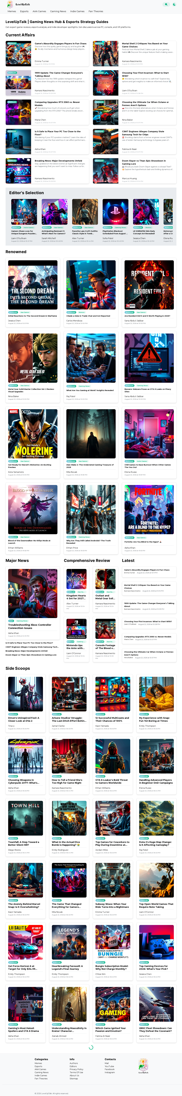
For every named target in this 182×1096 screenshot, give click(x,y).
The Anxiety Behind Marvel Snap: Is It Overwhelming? (24, 905)
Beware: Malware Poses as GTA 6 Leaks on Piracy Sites (148, 390)
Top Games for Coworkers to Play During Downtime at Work (112, 844)
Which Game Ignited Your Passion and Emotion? (110, 1029)
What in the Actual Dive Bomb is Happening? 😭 (66, 843)
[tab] (12, 11)
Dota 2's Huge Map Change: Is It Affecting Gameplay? (155, 843)
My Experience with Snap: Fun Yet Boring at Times (154, 719)
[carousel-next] (169, 220)
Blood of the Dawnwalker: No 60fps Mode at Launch (29, 542)
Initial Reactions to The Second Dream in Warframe (32, 316)
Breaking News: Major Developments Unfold (58, 161)
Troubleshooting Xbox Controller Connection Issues (29, 626)
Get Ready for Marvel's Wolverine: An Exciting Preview (29, 466)
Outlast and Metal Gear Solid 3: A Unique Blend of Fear (105, 597)
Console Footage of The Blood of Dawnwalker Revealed (105, 647)
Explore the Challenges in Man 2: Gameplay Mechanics (156, 1091)
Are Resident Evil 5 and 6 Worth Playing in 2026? (147, 316)
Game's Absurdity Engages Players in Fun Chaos (60, 43)
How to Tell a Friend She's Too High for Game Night (67, 781)
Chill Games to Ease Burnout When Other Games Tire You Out (148, 466)
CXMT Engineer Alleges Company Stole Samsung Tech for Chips (31, 647)
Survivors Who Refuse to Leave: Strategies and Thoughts (110, 1092)
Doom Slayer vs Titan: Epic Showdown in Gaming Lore (31, 655)
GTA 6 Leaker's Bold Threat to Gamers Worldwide (111, 781)
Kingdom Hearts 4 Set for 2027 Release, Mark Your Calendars (76, 597)
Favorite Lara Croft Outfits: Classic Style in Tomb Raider (85, 232)
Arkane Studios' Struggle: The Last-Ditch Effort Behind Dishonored (69, 719)
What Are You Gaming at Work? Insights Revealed (90, 390)
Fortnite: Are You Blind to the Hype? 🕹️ (143, 542)
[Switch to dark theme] (174, 4)
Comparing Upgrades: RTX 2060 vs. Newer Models (147, 637)
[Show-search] (166, 4)
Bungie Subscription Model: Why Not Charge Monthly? (111, 967)
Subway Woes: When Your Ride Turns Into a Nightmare (112, 905)
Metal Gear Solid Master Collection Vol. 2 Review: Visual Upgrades (31, 390)
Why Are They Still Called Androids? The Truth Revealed (88, 542)
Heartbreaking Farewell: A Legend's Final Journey (67, 967)
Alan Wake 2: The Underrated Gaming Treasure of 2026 (90, 466)
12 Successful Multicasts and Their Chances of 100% (112, 719)
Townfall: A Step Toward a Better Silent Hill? (23, 843)
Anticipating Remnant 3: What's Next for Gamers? (53, 232)
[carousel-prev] (12, 220)
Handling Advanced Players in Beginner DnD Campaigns (156, 781)
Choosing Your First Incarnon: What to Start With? (148, 621)
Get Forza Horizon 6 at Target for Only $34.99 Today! (21, 968)
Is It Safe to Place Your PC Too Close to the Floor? (29, 643)
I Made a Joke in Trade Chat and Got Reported (88, 316)
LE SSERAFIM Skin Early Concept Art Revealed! (144, 232)
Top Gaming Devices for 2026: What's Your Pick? (153, 967)
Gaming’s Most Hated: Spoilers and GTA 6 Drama (23, 1029)
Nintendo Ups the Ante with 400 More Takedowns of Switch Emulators (74, 647)
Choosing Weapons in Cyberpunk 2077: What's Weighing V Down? (22, 782)
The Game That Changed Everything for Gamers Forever (66, 906)
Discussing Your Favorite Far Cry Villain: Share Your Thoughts (25, 1092)
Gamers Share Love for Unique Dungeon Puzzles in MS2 (23, 232)
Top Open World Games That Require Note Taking (156, 905)
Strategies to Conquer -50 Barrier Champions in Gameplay (67, 1092)
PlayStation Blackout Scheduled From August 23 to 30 (115, 232)
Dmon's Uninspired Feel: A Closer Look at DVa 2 (23, 719)
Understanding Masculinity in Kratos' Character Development (69, 1030)
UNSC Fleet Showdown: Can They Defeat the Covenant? (155, 1029)
